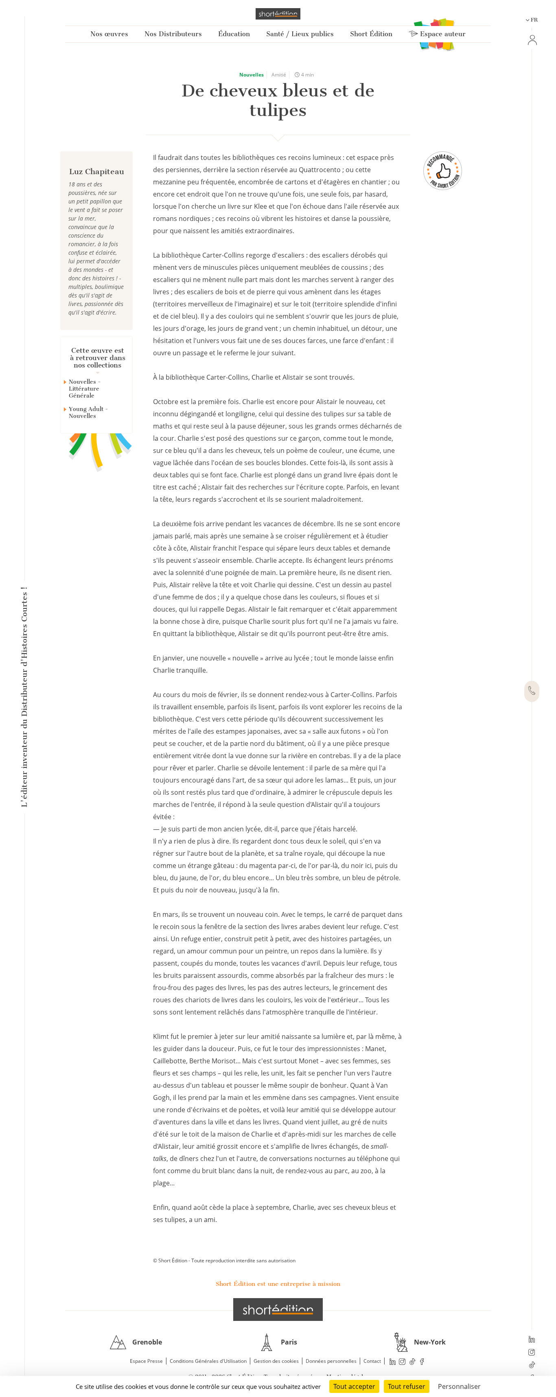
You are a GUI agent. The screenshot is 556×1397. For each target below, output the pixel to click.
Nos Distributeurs (173, 34)
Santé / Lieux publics (300, 34)
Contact (372, 1361)
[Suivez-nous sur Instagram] (532, 1353)
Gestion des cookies (276, 1361)
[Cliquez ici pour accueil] (278, 1309)
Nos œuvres (109, 34)
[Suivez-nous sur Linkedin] (532, 1340)
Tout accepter (354, 1386)
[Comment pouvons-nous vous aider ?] (531, 691)
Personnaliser (459, 1386)
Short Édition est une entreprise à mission (278, 1284)
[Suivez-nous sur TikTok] (532, 1365)
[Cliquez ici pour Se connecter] (531, 40)
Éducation (234, 34)
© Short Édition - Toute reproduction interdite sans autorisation (224, 1260)
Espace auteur (442, 34)
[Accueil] (278, 14)
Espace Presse (146, 1361)
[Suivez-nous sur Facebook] (422, 1361)
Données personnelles (331, 1361)
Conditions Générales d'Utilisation (208, 1361)
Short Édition (371, 34)
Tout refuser (406, 1386)
